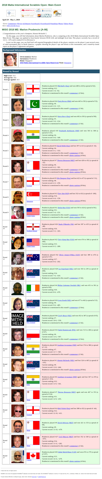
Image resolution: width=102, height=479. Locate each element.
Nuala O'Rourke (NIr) (66, 224)
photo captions (75, 155)
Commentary (12, 24)
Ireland (29, 292)
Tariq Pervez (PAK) (64, 101)
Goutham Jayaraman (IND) (66, 345)
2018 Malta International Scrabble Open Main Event (39, 63)
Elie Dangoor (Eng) (64, 178)
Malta (28, 170)
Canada (29, 460)
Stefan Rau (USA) (64, 208)
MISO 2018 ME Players (13, 25)
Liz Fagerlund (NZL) (66, 269)
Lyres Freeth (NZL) (64, 300)
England (29, 93)
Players (19, 24)
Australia (29, 261)
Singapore (67, 63)
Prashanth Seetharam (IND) (69, 131)
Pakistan (29, 109)
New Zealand (31, 277)
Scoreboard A (36, 24)
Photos (60, 24)
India (28, 139)
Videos (66, 24)
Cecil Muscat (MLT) (66, 437)
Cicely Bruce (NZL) (65, 316)
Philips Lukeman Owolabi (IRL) (69, 285)
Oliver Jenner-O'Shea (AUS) (69, 255)
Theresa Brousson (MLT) (66, 160)
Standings (54, 24)
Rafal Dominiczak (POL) (67, 330)
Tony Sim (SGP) (63, 193)
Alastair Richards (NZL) (65, 360)
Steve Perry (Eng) (64, 116)
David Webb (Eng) (63, 146)
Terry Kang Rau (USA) (66, 239)
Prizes (71, 24)
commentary (74, 93)
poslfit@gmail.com (42, 476)
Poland (29, 339)
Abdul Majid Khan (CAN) (67, 452)
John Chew (34, 476)
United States (31, 216)
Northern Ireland (32, 231)
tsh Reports (27, 24)
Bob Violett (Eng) (64, 408)
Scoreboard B (46, 24)
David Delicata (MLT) (65, 423)
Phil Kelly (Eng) (63, 86)
